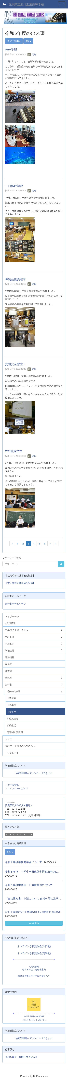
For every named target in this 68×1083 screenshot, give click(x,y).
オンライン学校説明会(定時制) (34, 953)
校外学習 (11, 49)
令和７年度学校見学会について (23, 862)
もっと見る (34, 923)
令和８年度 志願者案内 (34, 969)
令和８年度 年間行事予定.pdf (21, 1057)
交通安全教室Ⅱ (15, 364)
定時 (33, 54)
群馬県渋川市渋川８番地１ (19, 805)
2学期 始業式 (13, 451)
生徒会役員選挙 (15, 279)
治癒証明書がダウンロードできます (33, 773)
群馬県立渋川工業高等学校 (26, 4)
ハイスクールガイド (17, 788)
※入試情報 (34, 966)
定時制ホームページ (15, 603)
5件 (28, 41)
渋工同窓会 (13, 785)
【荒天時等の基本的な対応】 (20, 583)
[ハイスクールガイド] (34, 1004)
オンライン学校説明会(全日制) (34, 946)
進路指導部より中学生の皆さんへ (34, 975)
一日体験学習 (14, 185)
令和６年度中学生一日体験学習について (29, 885)
